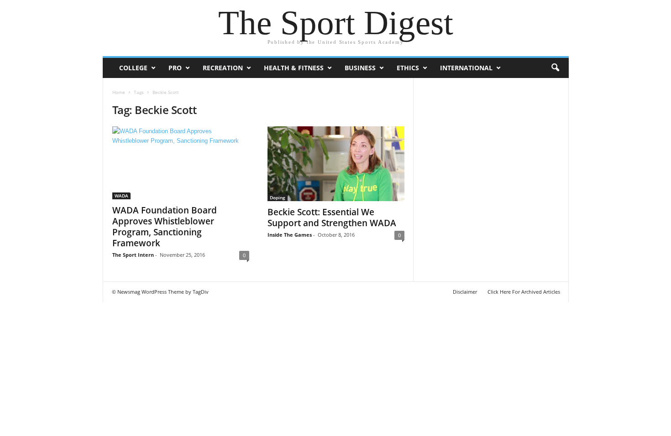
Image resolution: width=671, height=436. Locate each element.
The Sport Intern (133, 254)
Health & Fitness (294, 67)
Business (360, 67)
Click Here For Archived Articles (524, 291)
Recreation (223, 67)
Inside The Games (289, 234)
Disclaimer (465, 291)
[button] (555, 68)
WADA (121, 195)
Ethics (408, 67)
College (133, 67)
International (466, 67)
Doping (277, 197)
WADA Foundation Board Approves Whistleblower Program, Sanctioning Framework (164, 226)
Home (118, 92)
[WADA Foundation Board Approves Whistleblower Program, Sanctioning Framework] (180, 162)
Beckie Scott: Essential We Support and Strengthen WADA (331, 217)
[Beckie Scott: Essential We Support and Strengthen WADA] (335, 163)
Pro (175, 67)
